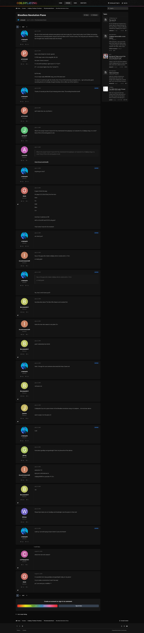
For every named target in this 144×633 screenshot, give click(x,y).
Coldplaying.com (113, 18)
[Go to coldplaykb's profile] (18, 20)
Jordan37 (24, 136)
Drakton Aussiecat (113, 48)
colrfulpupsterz (24, 560)
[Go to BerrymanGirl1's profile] (24, 301)
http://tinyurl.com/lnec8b (41, 162)
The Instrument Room (40, 20)
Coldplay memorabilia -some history (117, 37)
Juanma (24, 413)
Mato (110, 21)
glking (24, 455)
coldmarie (111, 30)
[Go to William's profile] (24, 511)
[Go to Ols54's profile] (24, 190)
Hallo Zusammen (114, 73)
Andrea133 (111, 74)
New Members (112, 34)
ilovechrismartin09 (24, 261)
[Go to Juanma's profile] (24, 407)
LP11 (110, 54)
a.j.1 (110, 39)
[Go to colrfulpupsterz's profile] (24, 554)
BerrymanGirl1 (24, 307)
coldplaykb (22, 20)
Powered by (119, 630)
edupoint (111, 67)
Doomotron (111, 90)
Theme (18, 630)
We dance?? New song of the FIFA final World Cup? (117, 57)
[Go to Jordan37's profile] (24, 130)
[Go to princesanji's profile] (24, 53)
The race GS (112, 20)
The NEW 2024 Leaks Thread (117, 89)
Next (23, 26)
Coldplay (111, 87)
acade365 (24, 155)
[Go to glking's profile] (24, 449)
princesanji (24, 59)
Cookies (24, 630)
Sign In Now (79, 606)
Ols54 (24, 196)
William (24, 517)
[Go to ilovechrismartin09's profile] (24, 255)
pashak (110, 99)
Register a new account (37, 606)
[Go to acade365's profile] (24, 149)
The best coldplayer (113, 59)
